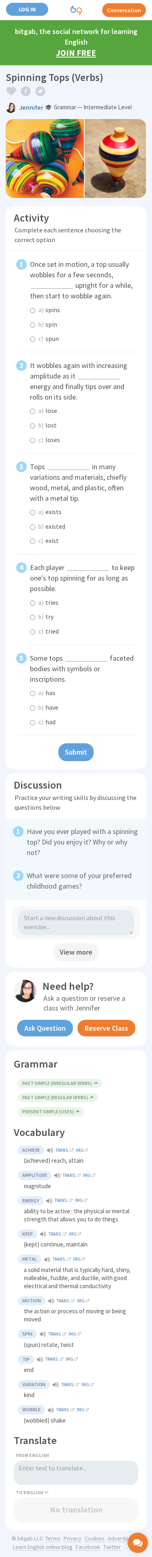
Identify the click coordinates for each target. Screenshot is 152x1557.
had (47, 722)
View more (76, 952)
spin (47, 324)
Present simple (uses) (48, 1111)
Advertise (120, 1538)
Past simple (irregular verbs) (57, 1083)
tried (48, 631)
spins (49, 310)
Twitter (112, 1547)
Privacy (72, 1538)
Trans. (62, 1150)
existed (51, 526)
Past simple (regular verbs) (55, 1097)
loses (49, 440)
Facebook (88, 1547)
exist (48, 540)
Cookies (95, 1538)
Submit (76, 752)
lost (47, 425)
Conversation (124, 10)
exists (50, 512)
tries (48, 602)
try (46, 617)
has (46, 693)
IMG (79, 1150)
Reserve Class (106, 1028)
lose (47, 410)
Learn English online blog (43, 1547)
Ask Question (45, 1028)
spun (48, 338)
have (48, 707)
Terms (52, 1538)
